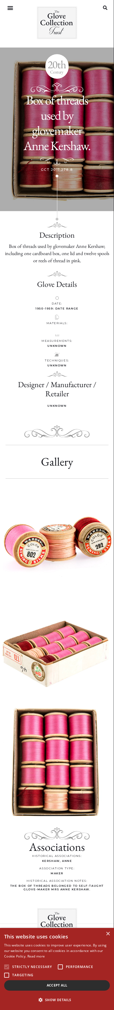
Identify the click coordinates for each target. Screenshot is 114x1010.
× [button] (108, 934)
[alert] (57, 969)
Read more (36, 956)
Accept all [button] (57, 985)
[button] (10, 7)
